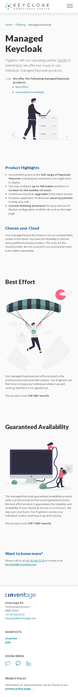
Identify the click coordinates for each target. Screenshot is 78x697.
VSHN (62, 60)
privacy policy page (18, 688)
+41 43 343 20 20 (35, 560)
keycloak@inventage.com (20, 564)
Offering (20, 24)
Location (11, 638)
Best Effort (22, 87)
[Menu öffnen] (70, 6)
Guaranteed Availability (30, 92)
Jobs (8, 642)
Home (8, 24)
